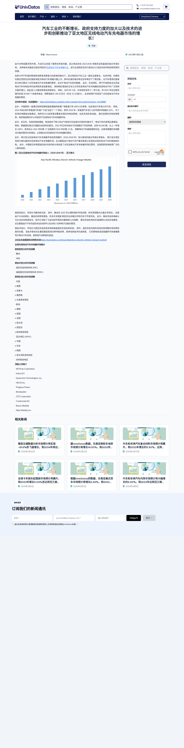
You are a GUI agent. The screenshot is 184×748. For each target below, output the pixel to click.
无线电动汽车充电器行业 (57, 67)
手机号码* (131, 95)
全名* (129, 83)
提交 (148, 518)
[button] (130, 99)
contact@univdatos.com (150, 8)
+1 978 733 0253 (146, 5)
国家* (129, 117)
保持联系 (17, 503)
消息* (129, 129)
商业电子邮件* (133, 106)
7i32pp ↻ (133, 518)
